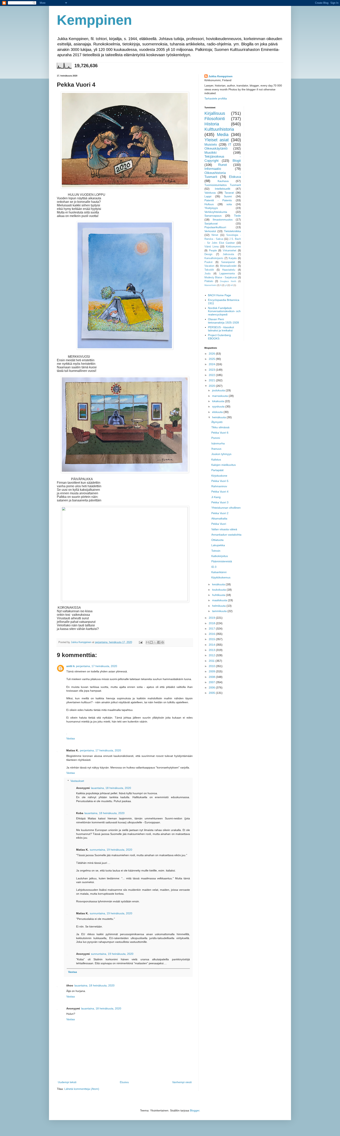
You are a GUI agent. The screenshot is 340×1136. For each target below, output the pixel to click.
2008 (212, 676)
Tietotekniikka (232, 231)
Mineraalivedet (228, 266)
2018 (212, 623)
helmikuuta (219, 605)
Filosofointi (214, 118)
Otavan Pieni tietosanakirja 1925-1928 (223, 321)
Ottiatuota (217, 539)
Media (222, 134)
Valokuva (210, 192)
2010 (212, 666)
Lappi (207, 196)
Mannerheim (210, 285)
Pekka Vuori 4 (219, 491)
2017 (212, 628)
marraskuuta (220, 395)
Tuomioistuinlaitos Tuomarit (222, 185)
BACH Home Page (219, 295)
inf (232, 285)
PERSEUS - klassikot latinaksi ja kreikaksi (221, 329)
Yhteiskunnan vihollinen (226, 507)
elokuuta (218, 412)
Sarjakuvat (211, 223)
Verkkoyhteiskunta (215, 211)
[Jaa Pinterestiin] (162, 642)
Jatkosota (228, 254)
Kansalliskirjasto (213, 258)
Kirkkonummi (233, 246)
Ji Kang (216, 497)
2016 (212, 633)
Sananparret (228, 262)
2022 (212, 375)
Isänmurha (218, 443)
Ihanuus (216, 448)
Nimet (215, 235)
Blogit (237, 161)
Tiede (237, 215)
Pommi (215, 437)
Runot (222, 165)
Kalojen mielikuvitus (223, 464)
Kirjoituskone (219, 475)
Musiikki (210, 152)
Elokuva (235, 177)
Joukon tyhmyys (221, 454)
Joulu (207, 273)
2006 (212, 687)
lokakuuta (218, 401)
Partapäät (217, 470)
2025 (212, 358)
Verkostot (210, 231)
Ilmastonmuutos (223, 219)
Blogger (194, 1110)
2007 (212, 682)
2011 (212, 660)
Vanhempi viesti (182, 1082)
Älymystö (217, 422)
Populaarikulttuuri (215, 227)
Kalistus (216, 459)
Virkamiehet (229, 250)
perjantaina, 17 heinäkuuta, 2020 (96, 666)
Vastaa (70, 738)
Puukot (208, 262)
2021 (212, 380)
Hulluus (209, 204)
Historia (211, 123)
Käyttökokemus (220, 577)
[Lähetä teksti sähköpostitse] (140, 642)
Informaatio (212, 169)
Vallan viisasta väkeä (224, 529)
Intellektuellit (222, 188)
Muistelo (210, 144)
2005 (212, 692)
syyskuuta (218, 406)
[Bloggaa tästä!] (151, 642)
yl (226, 285)
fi (220, 285)
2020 (212, 385)
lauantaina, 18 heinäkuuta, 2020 (111, 788)
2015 (212, 639)
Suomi (228, 196)
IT (229, 144)
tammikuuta (219, 611)
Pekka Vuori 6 (219, 432)
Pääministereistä (221, 561)
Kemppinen (94, 20)
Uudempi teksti (67, 1082)
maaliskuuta (220, 600)
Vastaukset (77, 780)
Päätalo (208, 281)
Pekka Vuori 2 (219, 513)
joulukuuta (219, 390)
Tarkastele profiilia (215, 98)
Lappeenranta (227, 273)
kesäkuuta (219, 584)
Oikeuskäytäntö (215, 148)
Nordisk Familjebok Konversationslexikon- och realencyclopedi (224, 311)
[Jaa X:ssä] (155, 642)
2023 (212, 369)
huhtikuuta (219, 594)
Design (208, 254)
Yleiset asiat (216, 139)
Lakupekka (218, 545)
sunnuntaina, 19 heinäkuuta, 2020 (111, 849)
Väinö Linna (211, 246)
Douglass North (228, 281)
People (213, 250)
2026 (212, 353)
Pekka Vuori (218, 523)
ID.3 (213, 566)
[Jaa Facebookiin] (159, 642)
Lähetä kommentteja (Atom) (81, 1088)
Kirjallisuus (214, 113)
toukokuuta (219, 589)
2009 (212, 671)
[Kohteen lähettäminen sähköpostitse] (148, 642)
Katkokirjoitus (219, 556)
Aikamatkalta (219, 518)
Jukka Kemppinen (220, 76)
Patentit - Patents (218, 200)
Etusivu (124, 1082)
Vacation (209, 266)
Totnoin (215, 550)
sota (229, 204)
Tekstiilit (209, 269)
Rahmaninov (219, 486)
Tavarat (229, 192)
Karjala (233, 258)
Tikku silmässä (220, 427)
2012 (212, 655)
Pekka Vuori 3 (219, 502)
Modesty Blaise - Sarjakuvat (220, 277)
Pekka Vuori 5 (219, 481)
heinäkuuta (219, 417)
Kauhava (223, 181)
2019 (212, 617)
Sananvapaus (213, 215)
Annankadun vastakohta (226, 534)
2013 (212, 650)
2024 (212, 364)
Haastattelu (228, 269)
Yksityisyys (211, 208)
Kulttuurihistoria (219, 129)
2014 (212, 644)
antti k (70, 666)
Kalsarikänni (218, 572)
